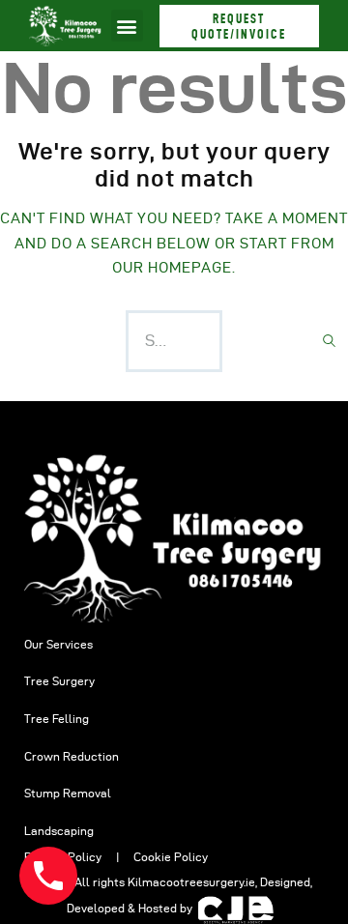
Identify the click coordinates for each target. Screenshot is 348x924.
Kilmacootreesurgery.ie (191, 882)
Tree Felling (56, 718)
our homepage (172, 267)
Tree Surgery (59, 681)
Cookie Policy (170, 857)
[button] (127, 26)
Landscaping (59, 830)
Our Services (58, 644)
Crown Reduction (71, 756)
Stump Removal (67, 793)
